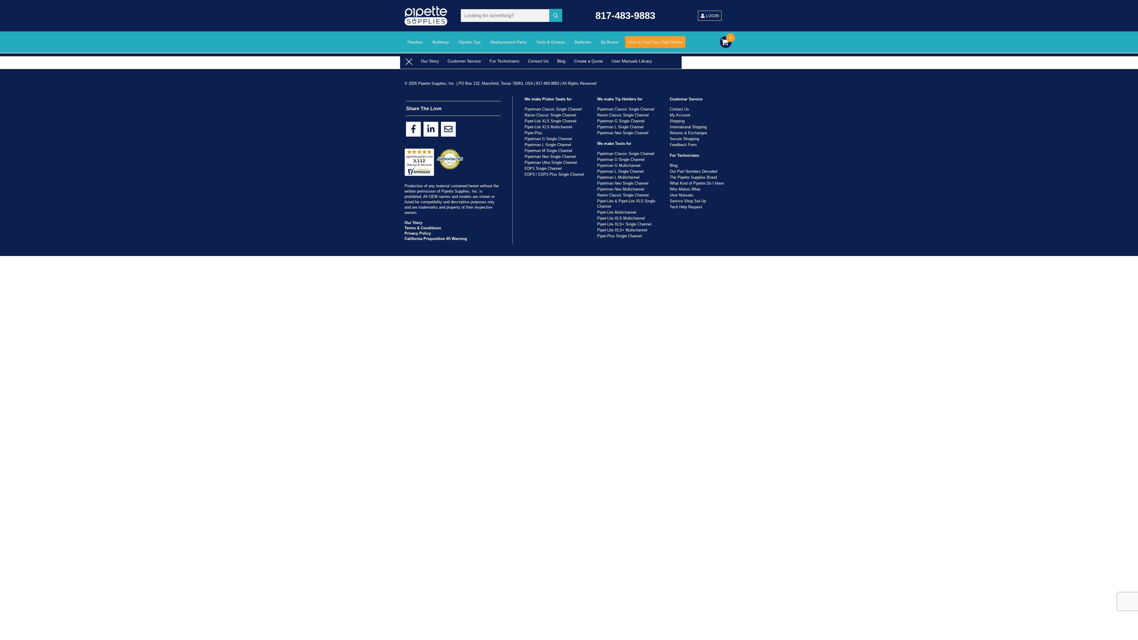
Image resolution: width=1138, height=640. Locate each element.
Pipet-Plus (533, 133)
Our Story (430, 61)
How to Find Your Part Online (655, 42)
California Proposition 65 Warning (436, 238)
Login (712, 15)
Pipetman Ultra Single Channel (551, 162)
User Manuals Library (632, 61)
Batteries (583, 42)
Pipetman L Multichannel (618, 177)
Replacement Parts (508, 42)
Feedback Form (683, 145)
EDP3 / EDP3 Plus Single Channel (554, 174)
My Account (680, 115)
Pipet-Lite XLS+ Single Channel (624, 224)
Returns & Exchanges (688, 133)
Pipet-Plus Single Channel (619, 236)
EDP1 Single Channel (543, 168)
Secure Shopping (684, 139)
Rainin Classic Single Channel (550, 115)
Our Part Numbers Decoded (693, 171)
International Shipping (688, 127)
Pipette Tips (470, 42)
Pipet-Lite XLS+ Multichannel (622, 230)
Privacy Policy (418, 233)
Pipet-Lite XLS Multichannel (548, 127)
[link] (413, 129)
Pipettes (415, 42)
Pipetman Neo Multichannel (620, 189)
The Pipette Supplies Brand (693, 177)
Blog (561, 61)
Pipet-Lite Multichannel (616, 212)
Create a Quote (588, 61)
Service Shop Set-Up (688, 201)
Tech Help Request (686, 207)
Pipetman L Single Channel (548, 145)
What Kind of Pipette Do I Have (697, 183)
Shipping (677, 121)
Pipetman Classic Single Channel (553, 109)
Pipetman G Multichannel (618, 165)
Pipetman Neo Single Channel (550, 156)
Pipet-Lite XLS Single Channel (550, 121)
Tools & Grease (550, 42)
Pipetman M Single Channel (548, 150)
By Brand (609, 42)
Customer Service (464, 61)
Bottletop (440, 42)
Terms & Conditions (423, 228)
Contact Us (538, 61)
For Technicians (504, 61)
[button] (556, 15)
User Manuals (681, 195)
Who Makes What (685, 189)
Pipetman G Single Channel (548, 139)
